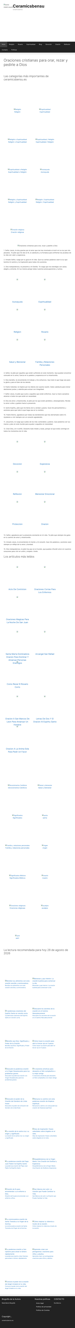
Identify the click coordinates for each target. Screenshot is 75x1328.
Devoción (49, 44)
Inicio (3, 44)
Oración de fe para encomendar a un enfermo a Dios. (17, 1197)
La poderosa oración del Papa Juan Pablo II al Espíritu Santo (16, 1167)
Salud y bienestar (44, 788)
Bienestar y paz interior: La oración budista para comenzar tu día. (43, 986)
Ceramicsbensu (28, 6)
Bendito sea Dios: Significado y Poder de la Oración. (17, 1047)
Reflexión (67, 44)
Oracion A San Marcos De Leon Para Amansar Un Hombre (17, 722)
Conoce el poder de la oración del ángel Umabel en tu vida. (16, 1287)
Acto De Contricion (17, 589)
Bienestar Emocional (44, 494)
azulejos (45, 908)
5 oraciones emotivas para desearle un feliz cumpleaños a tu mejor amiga (44, 1077)
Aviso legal (40, 1303)
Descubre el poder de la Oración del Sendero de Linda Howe (16, 1107)
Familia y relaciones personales (17, 848)
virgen (44, 848)
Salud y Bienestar (17, 362)
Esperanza (45, 464)
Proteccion (17, 524)
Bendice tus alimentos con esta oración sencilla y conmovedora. (15, 986)
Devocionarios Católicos (17, 788)
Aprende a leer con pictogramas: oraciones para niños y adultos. (43, 1257)
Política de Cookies (43, 1310)
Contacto (5, 50)
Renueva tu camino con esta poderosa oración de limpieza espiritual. (44, 1107)
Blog (40, 44)
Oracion (44, 524)
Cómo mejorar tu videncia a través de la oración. (44, 1227)
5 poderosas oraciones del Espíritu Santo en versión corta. (16, 1016)
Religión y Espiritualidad (17, 202)
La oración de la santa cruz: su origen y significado (17, 1137)
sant (17, 938)
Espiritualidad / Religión (45, 142)
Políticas (14, 50)
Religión (11, 44)
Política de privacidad (43, 1307)
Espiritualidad (31, 44)
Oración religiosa (17, 232)
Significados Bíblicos (17, 878)
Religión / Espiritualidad (45, 202)
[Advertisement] (37, 27)
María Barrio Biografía (8, 1303)
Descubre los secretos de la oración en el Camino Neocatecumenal (44, 1016)
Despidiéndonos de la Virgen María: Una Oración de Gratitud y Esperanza (44, 1167)
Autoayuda (45, 172)
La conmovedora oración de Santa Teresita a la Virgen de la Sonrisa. (16, 1227)
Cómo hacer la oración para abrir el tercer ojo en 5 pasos (43, 1047)
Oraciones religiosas (17, 908)
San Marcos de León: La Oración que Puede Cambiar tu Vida (44, 1197)
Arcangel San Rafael (44, 654)
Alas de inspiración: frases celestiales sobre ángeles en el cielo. (44, 1137)
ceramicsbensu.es (7, 1320)
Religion (17, 332)
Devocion (17, 464)
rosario (45, 878)
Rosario (20, 44)
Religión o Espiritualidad (17, 142)
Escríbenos (57, 1303)
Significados (17, 818)
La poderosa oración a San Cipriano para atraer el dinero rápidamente (16, 1257)
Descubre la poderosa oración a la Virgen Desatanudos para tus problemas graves (16, 1078)
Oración (57, 44)
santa (45, 818)
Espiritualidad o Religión (17, 172)
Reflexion (17, 494)
